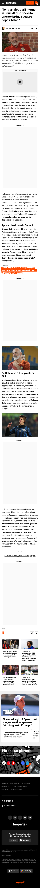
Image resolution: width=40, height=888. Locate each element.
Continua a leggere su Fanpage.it (20, 555)
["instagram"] (8, 763)
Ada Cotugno (16, 28)
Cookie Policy (6, 786)
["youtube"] (13, 763)
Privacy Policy (25, 783)
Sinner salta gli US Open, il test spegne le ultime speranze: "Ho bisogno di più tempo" (20, 722)
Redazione (5, 789)
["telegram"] (27, 763)
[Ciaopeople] (20, 882)
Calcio (3, 628)
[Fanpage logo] (11, 3)
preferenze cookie (16, 789)
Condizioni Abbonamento (21, 786)
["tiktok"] (4, 763)
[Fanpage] (20, 824)
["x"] (18, 763)
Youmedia (5, 783)
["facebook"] (23, 763)
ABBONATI (29, 2)
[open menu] (2, 3)
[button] (36, 28)
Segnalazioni (14, 783)
